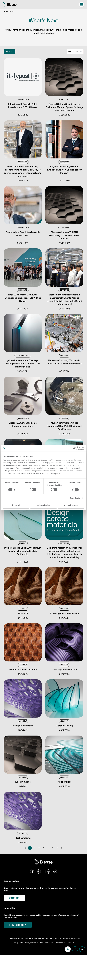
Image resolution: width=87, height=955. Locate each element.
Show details (75, 498)
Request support (17, 925)
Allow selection (43, 505)
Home (6, 12)
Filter (8, 51)
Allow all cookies (71, 505)
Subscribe (14, 898)
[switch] (33, 489)
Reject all (16, 505)
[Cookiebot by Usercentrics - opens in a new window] (74, 448)
